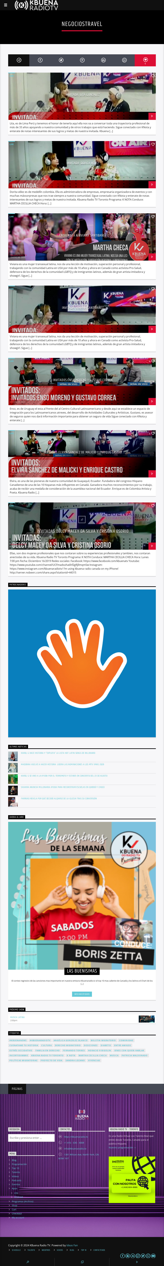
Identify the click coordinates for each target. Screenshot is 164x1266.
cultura (46, 1045)
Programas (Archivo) (22, 1201)
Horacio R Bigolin (99, 1050)
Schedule (16, 1250)
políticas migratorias (23, 1060)
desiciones (91, 1045)
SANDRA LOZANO (75, 1060)
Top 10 (15, 1168)
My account (18, 1217)
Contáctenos (99, 1250)
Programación (19, 1164)
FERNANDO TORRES (74, 1050)
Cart (14, 1209)
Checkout (17, 1213)
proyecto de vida (51, 1060)
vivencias (94, 1060)
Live (11, 75)
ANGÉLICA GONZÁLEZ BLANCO (71, 1040)
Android (18, 1197)
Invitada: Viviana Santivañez (83, 308)
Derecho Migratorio (68, 1045)
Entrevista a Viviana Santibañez (83, 235)
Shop (14, 1205)
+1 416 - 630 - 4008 (74, 1142)
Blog (14, 1160)
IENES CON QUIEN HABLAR (129, 1050)
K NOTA (71, 1055)
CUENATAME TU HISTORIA (23, 1045)
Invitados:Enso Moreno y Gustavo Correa (83, 380)
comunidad (126, 1040)
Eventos (16, 1184)
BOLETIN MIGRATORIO (103, 1040)
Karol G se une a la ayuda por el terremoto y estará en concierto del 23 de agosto (64, 775)
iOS (16, 1193)
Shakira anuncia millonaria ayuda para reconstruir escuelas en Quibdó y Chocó (63, 787)
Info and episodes (82, 994)
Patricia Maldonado (135, 1055)
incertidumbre (18, 1055)
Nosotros (46, 1250)
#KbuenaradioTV (40, 1040)
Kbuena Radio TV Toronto (47, 1055)
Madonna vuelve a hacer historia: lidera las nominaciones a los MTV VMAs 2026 (62, 764)
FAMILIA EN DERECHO (48, 1050)
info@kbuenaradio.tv (75, 1148)
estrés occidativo (20, 1050)
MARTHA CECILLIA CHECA (93, 1055)
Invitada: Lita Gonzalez (83, 95)
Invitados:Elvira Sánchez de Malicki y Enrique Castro (83, 452)
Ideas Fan (72, 1245)
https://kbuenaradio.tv (76, 1136)
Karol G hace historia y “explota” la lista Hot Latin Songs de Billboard (58, 753)
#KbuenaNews (18, 1040)
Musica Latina (17, 1017)
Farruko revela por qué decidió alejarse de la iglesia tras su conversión (59, 798)
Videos (15, 1176)
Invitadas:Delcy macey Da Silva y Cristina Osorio (83, 531)
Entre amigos (122, 1045)
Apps (14, 1188)
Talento (16, 1172)
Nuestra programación (121, 1147)
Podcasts (16, 1180)
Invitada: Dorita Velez (83, 163)
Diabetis (106, 1045)
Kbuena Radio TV (19, 114)
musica (114, 1055)
